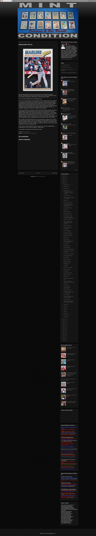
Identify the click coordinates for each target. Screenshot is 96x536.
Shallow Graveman (67, 289)
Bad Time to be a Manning (67, 263)
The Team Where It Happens (67, 228)
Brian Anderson (24, 133)
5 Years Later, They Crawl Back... (71, 348)
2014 (64, 331)
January (65, 316)
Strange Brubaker (67, 261)
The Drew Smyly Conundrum (66, 287)
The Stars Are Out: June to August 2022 (68, 292)
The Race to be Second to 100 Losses (68, 198)
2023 (64, 181)
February (66, 315)
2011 (64, 337)
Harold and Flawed (67, 232)
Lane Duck (65, 265)
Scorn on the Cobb (67, 219)
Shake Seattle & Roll (67, 235)
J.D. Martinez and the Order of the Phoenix (71, 402)
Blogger (54, 533)
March (65, 313)
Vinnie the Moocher (67, 213)
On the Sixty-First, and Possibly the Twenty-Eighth (68, 192)
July (65, 306)
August (65, 304)
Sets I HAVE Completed (66, 67)
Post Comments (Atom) (40, 176)
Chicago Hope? (66, 239)
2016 (64, 328)
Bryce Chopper (66, 294)
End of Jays (65, 243)
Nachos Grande (66, 143)
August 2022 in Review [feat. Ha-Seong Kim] (68, 302)
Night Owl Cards (66, 80)
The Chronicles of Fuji (67, 152)
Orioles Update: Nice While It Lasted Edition (68, 217)
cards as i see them (67, 124)
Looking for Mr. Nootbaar (68, 249)
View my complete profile (66, 58)
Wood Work (65, 237)
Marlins (35, 133)
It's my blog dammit (71, 81)
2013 (64, 333)
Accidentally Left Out (72, 153)
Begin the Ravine (67, 245)
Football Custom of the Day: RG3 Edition (71, 354)
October (65, 188)
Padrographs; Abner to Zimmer (69, 98)
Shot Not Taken (66, 107)
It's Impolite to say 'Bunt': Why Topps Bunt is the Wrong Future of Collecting (72, 374)
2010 (64, 338)
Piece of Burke (66, 285)
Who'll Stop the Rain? (67, 255)
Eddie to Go (65, 200)
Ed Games (65, 276)
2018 (64, 324)
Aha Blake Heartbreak (68, 233)
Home (38, 173)
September (66, 190)
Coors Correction (67, 195)
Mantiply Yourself (67, 269)
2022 (64, 183)
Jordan (68, 44)
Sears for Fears (66, 259)
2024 (64, 179)
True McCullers (66, 247)
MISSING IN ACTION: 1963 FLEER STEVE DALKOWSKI (72, 117)
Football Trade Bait (65, 65)
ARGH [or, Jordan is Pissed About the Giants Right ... (68, 282)
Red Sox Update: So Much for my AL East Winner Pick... (68, 205)
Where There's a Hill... (68, 267)
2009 (64, 340)
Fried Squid (65, 271)
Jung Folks (65, 209)
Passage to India (66, 211)
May (65, 309)
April (65, 311)
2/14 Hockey (70, 135)
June (65, 307)
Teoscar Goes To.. (67, 299)
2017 (64, 326)
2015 (64, 329)
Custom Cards (30, 133)
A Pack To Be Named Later (68, 161)
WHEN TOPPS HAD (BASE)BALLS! (67, 114)
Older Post (54, 173)
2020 (64, 320)
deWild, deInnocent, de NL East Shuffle (68, 241)
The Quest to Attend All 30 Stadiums (68, 72)
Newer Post (21, 173)
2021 (64, 319)
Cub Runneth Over (67, 225)
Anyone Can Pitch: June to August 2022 (68, 297)
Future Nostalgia (66, 274)
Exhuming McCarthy (67, 207)
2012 (64, 335)
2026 (64, 176)
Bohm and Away (66, 230)
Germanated (66, 257)
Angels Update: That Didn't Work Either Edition (67, 222)
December (66, 184)
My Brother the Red (67, 272)
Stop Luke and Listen (67, 202)
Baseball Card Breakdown (68, 89)
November (66, 186)
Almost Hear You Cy (67, 215)
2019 (64, 322)
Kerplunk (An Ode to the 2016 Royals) (72, 389)
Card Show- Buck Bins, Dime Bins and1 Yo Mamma (68, 379)
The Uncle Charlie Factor (68, 253)
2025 (64, 177)
